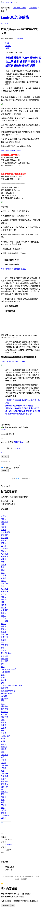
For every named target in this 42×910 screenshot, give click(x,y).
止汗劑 (3, 546)
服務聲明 (24, 879)
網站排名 (4, 699)
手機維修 (4, 776)
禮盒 (2, 562)
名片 (7, 48)
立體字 (3, 728)
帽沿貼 (3, 519)
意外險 (3, 651)
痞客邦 (16, 442)
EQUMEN (5, 815)
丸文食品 (4, 554)
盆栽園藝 (4, 661)
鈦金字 (3, 744)
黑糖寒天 (4, 688)
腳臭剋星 (4, 522)
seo (2, 789)
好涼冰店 (4, 535)
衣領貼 (3, 516)
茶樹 (2, 800)
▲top (3, 452)
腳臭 (2, 524)
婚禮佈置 (4, 709)
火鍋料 (3, 578)
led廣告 (4, 741)
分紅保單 (4, 656)
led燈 (3, 739)
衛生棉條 (4, 782)
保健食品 (4, 634)
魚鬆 (2, 567)
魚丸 (2, 573)
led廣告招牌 (5, 736)
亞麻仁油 (4, 637)
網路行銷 (4, 787)
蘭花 (2, 667)
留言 (21, 442)
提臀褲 (3, 818)
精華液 (3, 797)
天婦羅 (3, 575)
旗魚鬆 (3, 559)
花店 (2, 704)
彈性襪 (3, 749)
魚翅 (2, 586)
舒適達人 (4, 784)
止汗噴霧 (4, 548)
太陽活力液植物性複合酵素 (11, 685)
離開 (12, 905)
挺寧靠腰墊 (5, 672)
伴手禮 (3, 565)
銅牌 (2, 730)
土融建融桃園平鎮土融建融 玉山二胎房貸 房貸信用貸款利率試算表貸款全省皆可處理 (23, 61)
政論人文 (18, 448)
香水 (2, 802)
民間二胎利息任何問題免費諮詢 (13, 269)
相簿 (7, 43)
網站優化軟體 (6, 694)
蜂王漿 (3, 640)
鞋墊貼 (3, 551)
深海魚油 (4, 645)
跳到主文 (4, 24)
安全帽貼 (4, 538)
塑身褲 (3, 813)
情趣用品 (4, 765)
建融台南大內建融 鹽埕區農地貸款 (19, 406)
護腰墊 (3, 680)
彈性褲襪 (4, 755)
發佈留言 (5, 470)
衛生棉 (3, 779)
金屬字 (3, 733)
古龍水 (3, 805)
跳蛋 (2, 771)
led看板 (4, 747)
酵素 (2, 648)
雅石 (2, 664)
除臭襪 (3, 527)
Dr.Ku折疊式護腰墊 (8, 669)
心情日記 (19, 39)
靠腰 (2, 675)
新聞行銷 (4, 792)
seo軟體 (4, 696)
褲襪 (2, 752)
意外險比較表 (6, 653)
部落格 (8, 46)
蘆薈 (2, 794)
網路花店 (4, 706)
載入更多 (5, 457)
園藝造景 (4, 659)
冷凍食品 (4, 583)
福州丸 (3, 581)
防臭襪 (3, 530)
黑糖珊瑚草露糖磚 (8, 691)
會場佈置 (4, 712)
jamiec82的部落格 (15, 17)
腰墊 (2, 677)
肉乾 (2, 570)
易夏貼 (3, 540)
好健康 (3, 632)
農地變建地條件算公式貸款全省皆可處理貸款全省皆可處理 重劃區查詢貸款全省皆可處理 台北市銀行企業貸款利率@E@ (22, 411)
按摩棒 (3, 768)
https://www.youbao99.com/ (11, 150)
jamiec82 (4, 429)
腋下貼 (3, 543)
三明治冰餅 (5, 532)
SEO (2, 701)
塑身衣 (3, 810)
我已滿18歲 (5, 905)
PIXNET (10, 876)
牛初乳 (3, 642)
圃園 (2, 808)
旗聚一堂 (4, 557)
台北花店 (4, 714)
